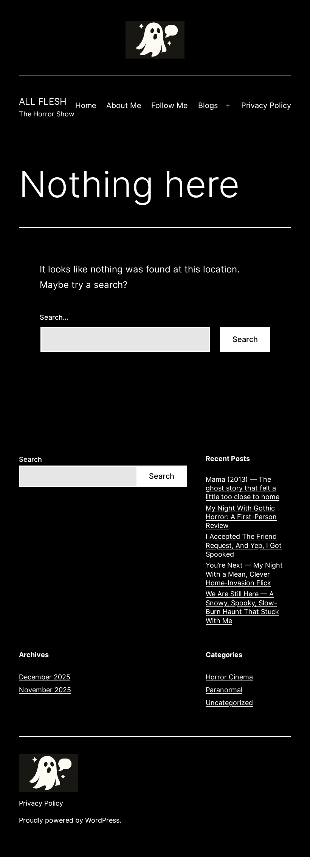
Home (85, 105)
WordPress (102, 820)
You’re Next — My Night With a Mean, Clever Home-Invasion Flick (244, 574)
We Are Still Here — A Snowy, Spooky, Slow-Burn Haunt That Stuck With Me (242, 607)
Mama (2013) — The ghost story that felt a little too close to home (242, 488)
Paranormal (224, 690)
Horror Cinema (229, 677)
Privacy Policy (266, 105)
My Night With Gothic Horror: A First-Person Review (241, 517)
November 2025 (45, 690)
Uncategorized (229, 703)
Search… (54, 317)
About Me (123, 105)
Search (30, 459)
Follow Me (169, 105)
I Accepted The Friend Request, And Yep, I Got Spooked (244, 545)
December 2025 (44, 677)
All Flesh (43, 101)
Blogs (208, 105)
